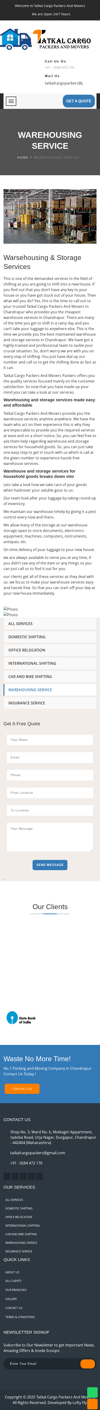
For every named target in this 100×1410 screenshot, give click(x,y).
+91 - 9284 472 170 (26, 1163)
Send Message (50, 865)
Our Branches (16, 1290)
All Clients (13, 1281)
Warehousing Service (30, 689)
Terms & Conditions (20, 1317)
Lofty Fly (80, 1402)
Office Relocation (26, 650)
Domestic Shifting (27, 636)
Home (23, 157)
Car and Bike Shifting (30, 676)
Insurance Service (26, 703)
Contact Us (22, 1089)
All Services (20, 623)
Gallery (11, 1299)
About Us (12, 1272)
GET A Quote (78, 101)
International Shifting (32, 663)
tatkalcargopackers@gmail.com (37, 1152)
